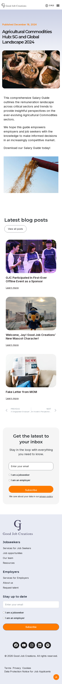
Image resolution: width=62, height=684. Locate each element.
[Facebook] (16, 645)
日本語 (51, 5)
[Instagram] (32, 645)
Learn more (12, 287)
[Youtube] (24, 645)
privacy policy (46, 496)
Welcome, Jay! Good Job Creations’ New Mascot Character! (31, 336)
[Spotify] (47, 645)
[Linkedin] (39, 645)
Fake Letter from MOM (21, 392)
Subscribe (31, 490)
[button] (58, 5)
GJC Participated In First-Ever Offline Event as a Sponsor (26, 279)
